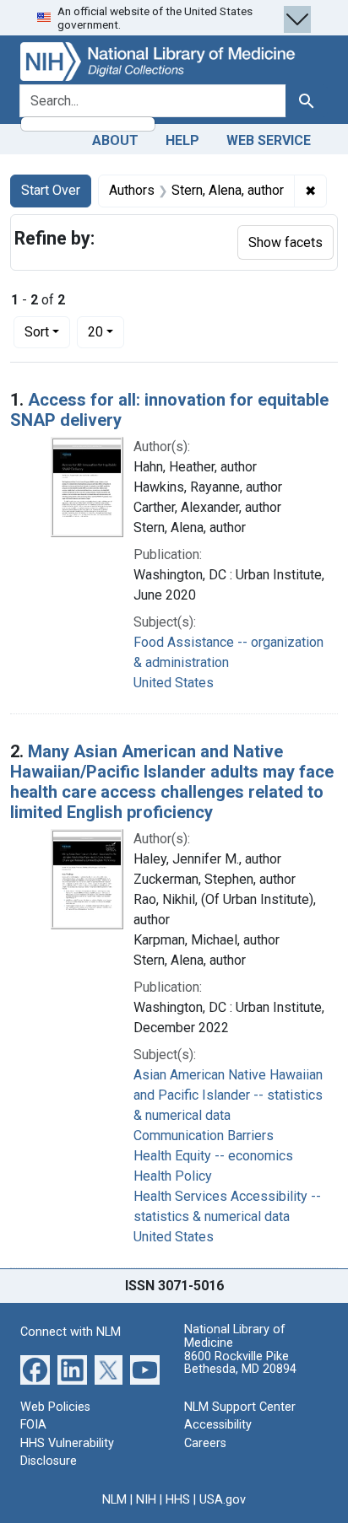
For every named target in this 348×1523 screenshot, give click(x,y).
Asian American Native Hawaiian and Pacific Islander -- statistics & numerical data (228, 1095)
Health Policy (172, 1176)
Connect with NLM (70, 1332)
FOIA (33, 1425)
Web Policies (55, 1407)
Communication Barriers (203, 1135)
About (115, 140)
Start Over (50, 190)
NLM (114, 1500)
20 (106, 331)
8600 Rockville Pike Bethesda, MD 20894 (240, 1363)
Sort (36, 332)
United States (173, 683)
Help (182, 140)
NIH (146, 1500)
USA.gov (222, 1500)
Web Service (268, 140)
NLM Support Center (240, 1407)
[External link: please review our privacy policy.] (35, 1368)
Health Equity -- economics (213, 1156)
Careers (205, 1443)
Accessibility (218, 1425)
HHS (178, 1500)
